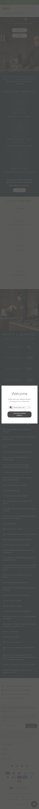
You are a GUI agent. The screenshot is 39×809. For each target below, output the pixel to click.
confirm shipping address (19, 414)
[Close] (35, 388)
